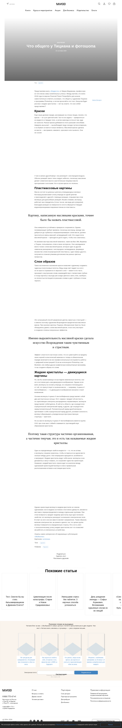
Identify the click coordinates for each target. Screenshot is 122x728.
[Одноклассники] (38, 721)
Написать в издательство (106, 721)
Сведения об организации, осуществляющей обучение (99, 694)
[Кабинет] (104, 4)
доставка (12, 4)
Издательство (83, 10)
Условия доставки (37, 699)
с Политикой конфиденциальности (65, 725)
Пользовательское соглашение (100, 698)
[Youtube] (31, 721)
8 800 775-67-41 (9, 697)
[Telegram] (42, 721)
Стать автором (65, 694)
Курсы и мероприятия (42, 10)
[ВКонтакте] (34, 721)
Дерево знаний (36, 697)
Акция (57, 10)
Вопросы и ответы (38, 694)
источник (46, 539)
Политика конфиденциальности (100, 701)
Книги (28, 10)
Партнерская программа (69, 697)
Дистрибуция (65, 699)
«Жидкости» (54, 91)
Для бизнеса (68, 10)
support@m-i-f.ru (7, 707)
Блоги (94, 10)
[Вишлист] (109, 4)
